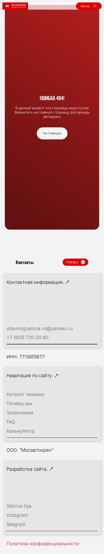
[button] (89, 6)
